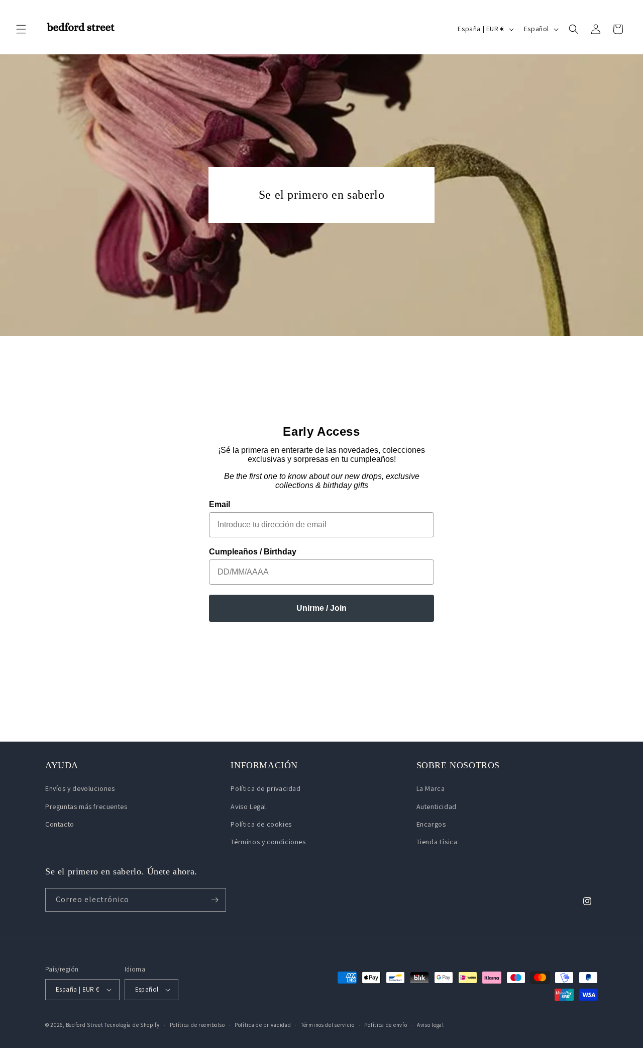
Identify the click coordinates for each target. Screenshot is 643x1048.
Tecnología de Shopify (132, 1024)
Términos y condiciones (268, 841)
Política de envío (385, 1024)
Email (219, 504)
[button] (21, 29)
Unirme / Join (321, 608)
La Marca (430, 788)
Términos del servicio (328, 1024)
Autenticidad (436, 806)
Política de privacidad (265, 788)
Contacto (59, 824)
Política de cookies (261, 824)
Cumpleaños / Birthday (252, 551)
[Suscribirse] (214, 900)
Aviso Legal (248, 806)
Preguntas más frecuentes (86, 806)
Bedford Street (84, 1024)
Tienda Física (437, 841)
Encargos (431, 824)
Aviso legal (430, 1024)
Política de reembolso (197, 1024)
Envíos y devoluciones (80, 788)
